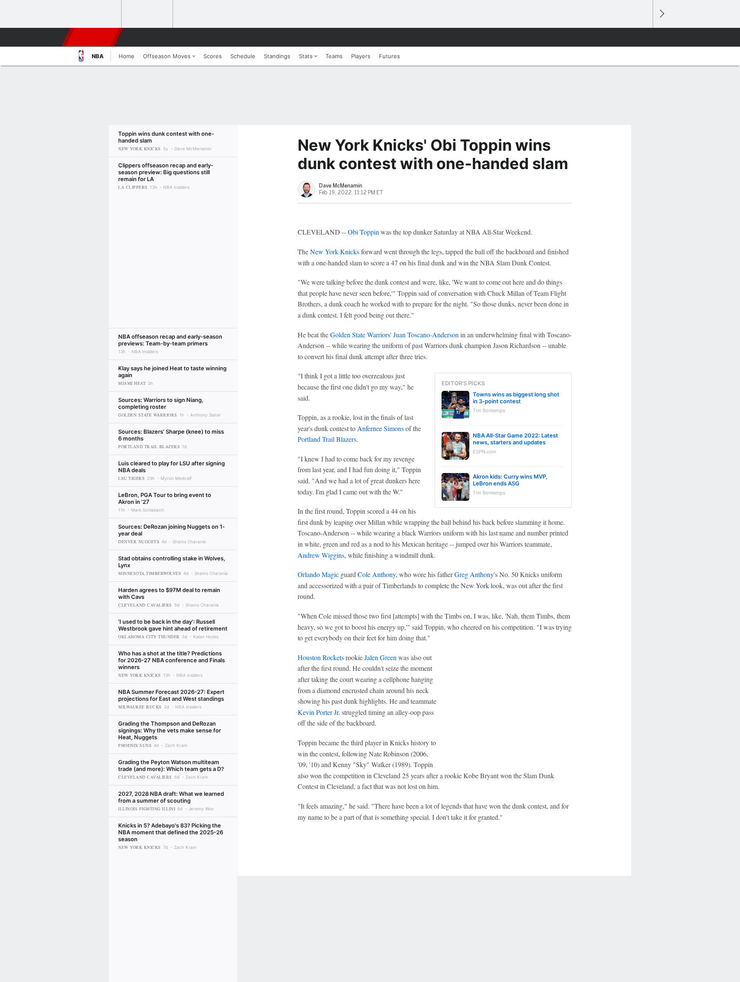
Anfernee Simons (380, 428)
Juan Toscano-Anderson (426, 334)
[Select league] (96, 14)
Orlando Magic (318, 574)
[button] (642, 37)
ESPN (93, 37)
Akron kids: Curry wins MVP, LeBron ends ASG (510, 480)
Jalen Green (380, 657)
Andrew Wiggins (321, 555)
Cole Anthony (377, 574)
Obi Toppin (363, 231)
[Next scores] (661, 14)
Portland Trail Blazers (327, 438)
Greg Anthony (474, 574)
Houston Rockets (321, 657)
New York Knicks (334, 251)
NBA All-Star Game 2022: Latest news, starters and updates (515, 439)
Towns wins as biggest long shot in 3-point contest (516, 398)
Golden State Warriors (360, 334)
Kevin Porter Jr (318, 712)
